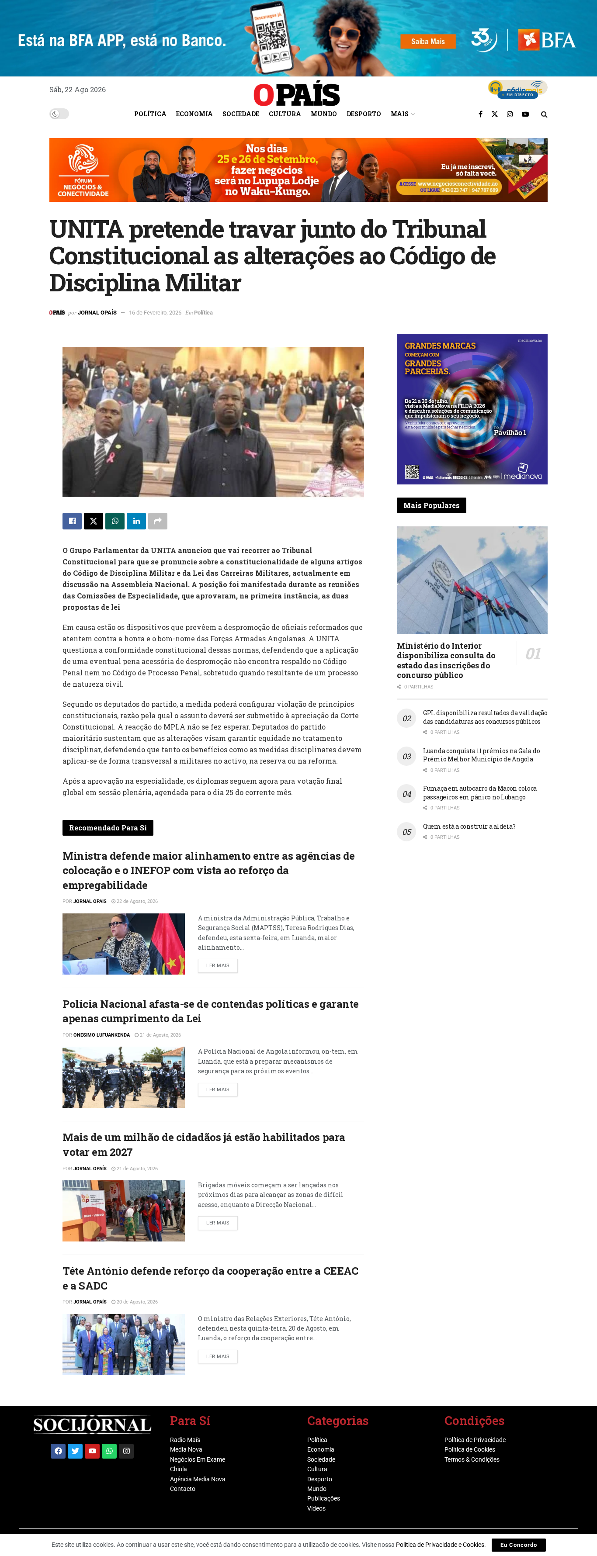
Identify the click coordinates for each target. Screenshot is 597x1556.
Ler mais (222, 963)
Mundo (324, 114)
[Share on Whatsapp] (115, 521)
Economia (194, 114)
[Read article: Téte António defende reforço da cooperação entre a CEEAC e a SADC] (123, 1344)
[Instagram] (126, 1451)
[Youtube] (92, 1451)
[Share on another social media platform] (157, 521)
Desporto (364, 114)
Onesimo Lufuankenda (101, 1035)
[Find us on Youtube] (525, 114)
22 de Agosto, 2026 (136, 901)
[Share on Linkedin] (136, 521)
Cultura (285, 114)
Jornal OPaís (97, 312)
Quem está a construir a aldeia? (469, 826)
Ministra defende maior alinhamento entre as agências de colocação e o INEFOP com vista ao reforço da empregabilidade (208, 870)
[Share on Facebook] (72, 521)
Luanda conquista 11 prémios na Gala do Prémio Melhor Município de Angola (481, 755)
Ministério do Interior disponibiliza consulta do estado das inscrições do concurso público (446, 660)
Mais (400, 114)
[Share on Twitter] (93, 521)
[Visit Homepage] (296, 90)
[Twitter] (75, 1451)
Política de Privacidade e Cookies (440, 1544)
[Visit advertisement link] (298, 176)
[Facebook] (58, 1451)
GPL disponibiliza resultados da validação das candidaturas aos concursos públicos (485, 717)
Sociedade (240, 114)
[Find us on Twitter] (494, 114)
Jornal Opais (90, 901)
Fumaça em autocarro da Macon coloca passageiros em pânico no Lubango (480, 792)
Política (150, 114)
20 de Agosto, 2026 (136, 1302)
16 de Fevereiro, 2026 (155, 312)
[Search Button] (544, 114)
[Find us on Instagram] (510, 114)
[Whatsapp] (109, 1451)
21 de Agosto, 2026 (160, 1035)
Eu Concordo (518, 1545)
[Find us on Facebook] (480, 114)
